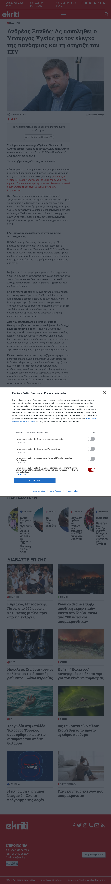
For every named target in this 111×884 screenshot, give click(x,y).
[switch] (91, 439)
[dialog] (55, 442)
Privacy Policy (72, 491)
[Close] (105, 393)
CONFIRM (34, 481)
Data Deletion (39, 491)
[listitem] (55, 432)
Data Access (55, 491)
